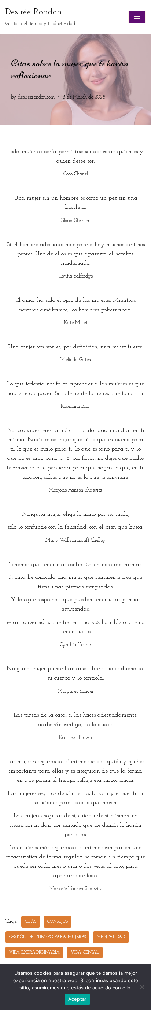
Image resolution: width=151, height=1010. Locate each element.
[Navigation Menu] (137, 17)
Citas (30, 922)
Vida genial (85, 952)
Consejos (57, 922)
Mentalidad (111, 937)
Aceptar (77, 999)
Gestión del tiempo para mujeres (47, 937)
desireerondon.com (36, 97)
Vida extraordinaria (34, 952)
